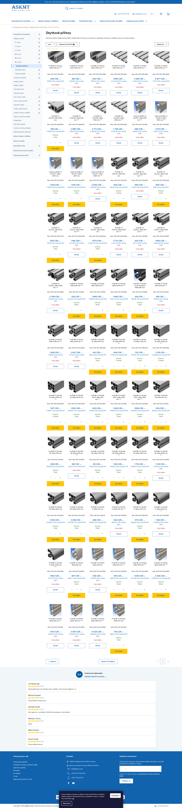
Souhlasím (115, 796)
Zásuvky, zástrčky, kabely (22, 117)
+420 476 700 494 (78, 773)
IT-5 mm (18, 42)
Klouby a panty (18, 82)
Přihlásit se (126, 781)
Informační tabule (19, 124)
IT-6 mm (18, 46)
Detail (55, 90)
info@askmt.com (141, 14)
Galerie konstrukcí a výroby (22, 779)
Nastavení (67, 803)
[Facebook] (68, 783)
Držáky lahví (17, 120)
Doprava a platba (19, 768)
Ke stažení (16, 773)
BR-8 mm (18, 58)
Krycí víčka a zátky (20, 97)
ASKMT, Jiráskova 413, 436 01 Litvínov (83, 762)
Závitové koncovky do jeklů (23, 151)
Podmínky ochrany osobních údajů (25, 765)
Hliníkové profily (19, 39)
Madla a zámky (18, 85)
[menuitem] (23, 21)
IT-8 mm (18, 50)
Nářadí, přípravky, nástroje (22, 132)
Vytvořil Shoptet (163, 806)
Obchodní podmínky (20, 762)
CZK (151, 14)
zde (73, 798)
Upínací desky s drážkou (22, 136)
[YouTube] (73, 783)
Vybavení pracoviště (20, 155)
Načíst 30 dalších (108, 661)
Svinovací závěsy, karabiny (22, 128)
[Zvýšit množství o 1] (60, 142)
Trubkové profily (20, 74)
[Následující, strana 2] (162, 661)
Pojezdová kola (19, 93)
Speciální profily (20, 70)
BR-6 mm (18, 54)
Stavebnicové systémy (21, 34)
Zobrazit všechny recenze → (95, 676)
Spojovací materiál (20, 78)
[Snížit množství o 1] (50, 142)
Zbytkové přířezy (22, 66)
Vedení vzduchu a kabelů (22, 113)
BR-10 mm (18, 62)
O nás (15, 776)
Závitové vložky (19, 141)
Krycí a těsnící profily (20, 101)
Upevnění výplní (19, 105)
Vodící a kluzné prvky (20, 109)
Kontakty (16, 771)
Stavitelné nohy (19, 89)
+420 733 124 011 (123, 14)
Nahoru (53, 661)
